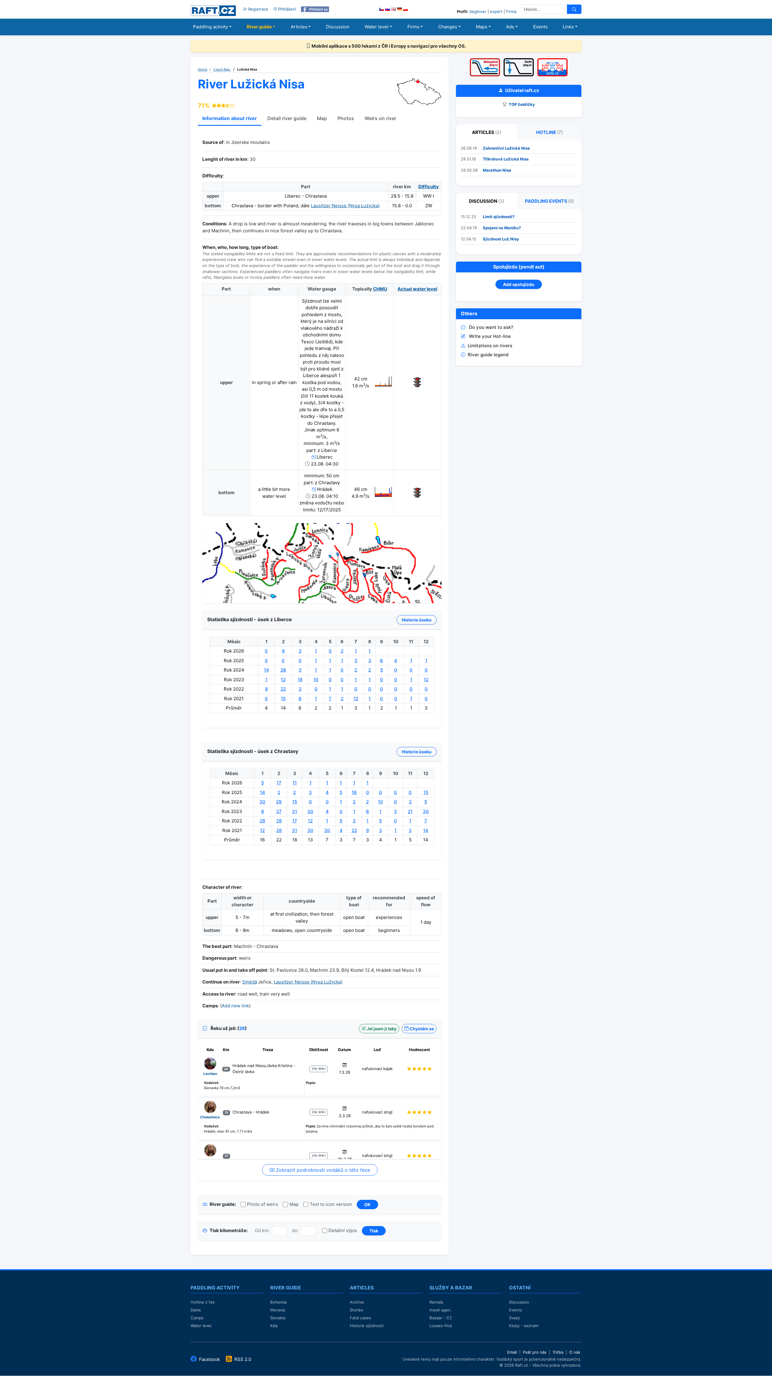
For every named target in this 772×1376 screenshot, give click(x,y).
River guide (259, 27)
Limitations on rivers (490, 345)
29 (279, 802)
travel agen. (440, 1310)
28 (262, 821)
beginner (478, 11)
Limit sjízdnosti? (498, 216)
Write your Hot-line (490, 336)
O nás (574, 1352)
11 (295, 783)
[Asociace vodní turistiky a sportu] (552, 60)
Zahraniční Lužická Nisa (506, 148)
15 (283, 698)
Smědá (249, 982)
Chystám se (421, 1028)
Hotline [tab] (549, 132)
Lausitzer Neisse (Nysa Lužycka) (308, 982)
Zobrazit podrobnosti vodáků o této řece (322, 1170)
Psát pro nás (534, 1352)
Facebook (209, 1359)
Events (540, 27)
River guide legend (488, 355)
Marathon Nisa (497, 170)
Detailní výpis (342, 1230)
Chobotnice (210, 1117)
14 (266, 670)
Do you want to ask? (491, 327)
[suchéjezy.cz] (518, 60)
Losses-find (440, 1325)
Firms (413, 27)
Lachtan (210, 1074)
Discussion (338, 27)
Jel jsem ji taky (381, 1028)
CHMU (380, 289)
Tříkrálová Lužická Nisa (506, 159)
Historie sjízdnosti (367, 1325)
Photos (345, 118)
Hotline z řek (203, 1302)
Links (568, 27)
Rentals (436, 1302)
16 (354, 792)
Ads (510, 27)
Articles (299, 27)
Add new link (235, 1006)
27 (279, 811)
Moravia (277, 1310)
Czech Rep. (222, 69)
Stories (356, 1310)
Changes (447, 27)
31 (294, 811)
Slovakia (277, 1317)
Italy (274, 1325)
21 (410, 811)
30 (262, 802)
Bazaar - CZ (440, 1317)
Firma (511, 11)
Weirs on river (380, 118)
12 (283, 679)
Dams (196, 1310)
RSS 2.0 (242, 1359)
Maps (481, 27)
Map (322, 118)
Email (512, 1352)
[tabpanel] (519, 163)
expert (496, 11)
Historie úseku (417, 619)
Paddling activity (210, 27)
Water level (376, 27)
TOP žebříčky (521, 104)
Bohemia (278, 1302)
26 (283, 670)
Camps (197, 1317)
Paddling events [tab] (549, 201)
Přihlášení (286, 9)
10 (315, 679)
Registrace (257, 9)
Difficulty (428, 186)
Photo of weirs (262, 1204)
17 (279, 783)
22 (283, 689)
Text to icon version (331, 1204)
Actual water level (417, 289)
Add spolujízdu (518, 284)
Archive (357, 1302)
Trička (557, 1352)
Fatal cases (360, 1317)
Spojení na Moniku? (502, 227)
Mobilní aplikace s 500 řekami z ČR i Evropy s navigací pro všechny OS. (388, 46)
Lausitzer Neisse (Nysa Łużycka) (345, 205)
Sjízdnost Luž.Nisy (501, 239)
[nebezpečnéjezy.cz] (485, 60)
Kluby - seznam (523, 1325)
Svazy (514, 1317)
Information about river (229, 118)
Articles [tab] (486, 132)
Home (202, 69)
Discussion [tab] (486, 201)
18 (300, 679)
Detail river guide (286, 118)
